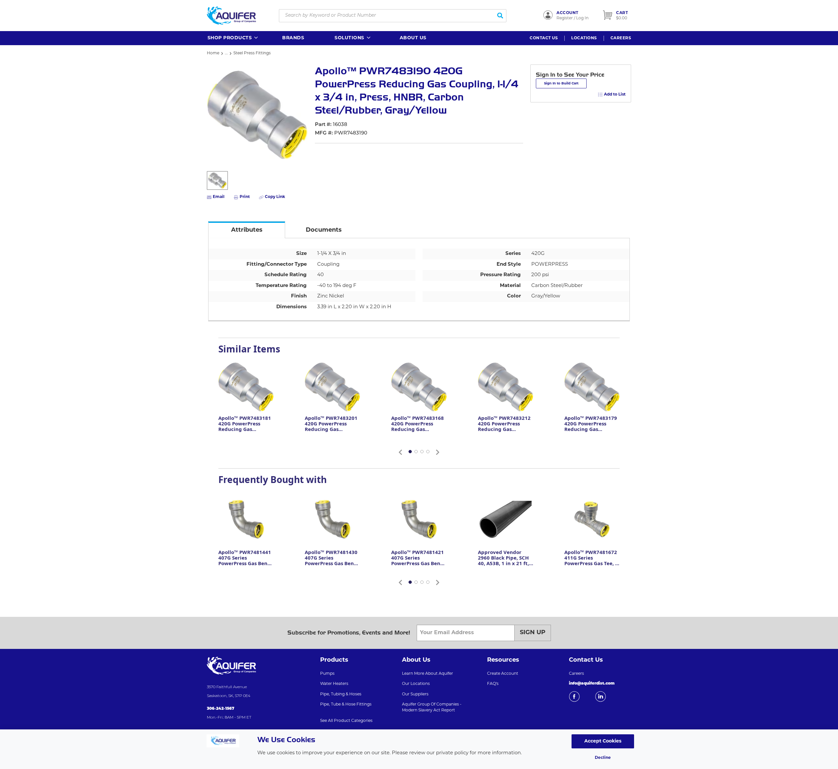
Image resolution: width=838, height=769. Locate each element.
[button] (233, 38)
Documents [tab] (324, 230)
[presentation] (246, 230)
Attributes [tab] (247, 230)
